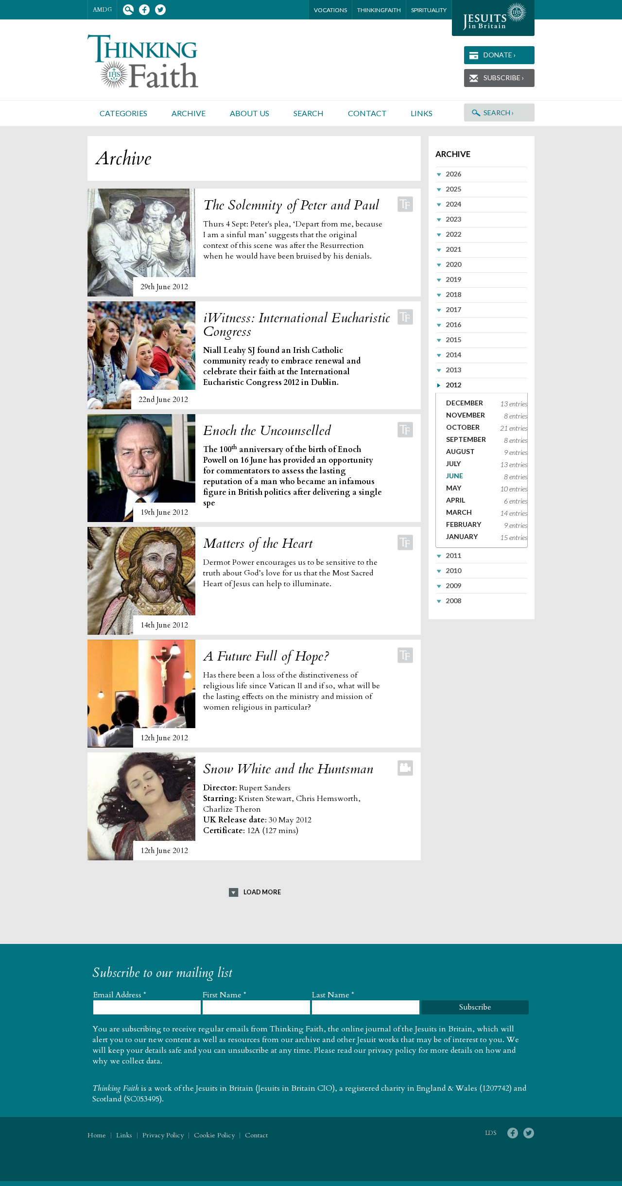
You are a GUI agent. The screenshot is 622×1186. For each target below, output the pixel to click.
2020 (453, 264)
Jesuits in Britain (224, 1088)
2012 (453, 385)
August (460, 451)
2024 (453, 204)
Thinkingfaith (379, 10)
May (453, 488)
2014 (453, 354)
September (466, 439)
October (463, 427)
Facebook (144, 10)
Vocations (330, 10)
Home (96, 1135)
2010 (453, 570)
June (454, 475)
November (465, 415)
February (463, 524)
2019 (453, 279)
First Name (224, 995)
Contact (367, 113)
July (453, 463)
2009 (453, 585)
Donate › (500, 55)
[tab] (481, 174)
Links (421, 113)
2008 (453, 600)
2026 (453, 174)
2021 (453, 249)
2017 (453, 309)
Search (128, 10)
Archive (189, 113)
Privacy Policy (163, 1135)
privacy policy (392, 1050)
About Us (249, 113)
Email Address (119, 995)
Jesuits (493, 18)
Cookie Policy (214, 1135)
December (464, 403)
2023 (453, 219)
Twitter (160, 10)
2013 (453, 370)
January (462, 536)
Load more (262, 892)
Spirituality (429, 10)
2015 (453, 339)
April (455, 500)
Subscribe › (504, 77)
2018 (453, 294)
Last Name (333, 995)
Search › (499, 112)
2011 (453, 555)
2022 (453, 234)
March (459, 512)
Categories (123, 113)
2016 (453, 324)
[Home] (154, 61)
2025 (453, 189)
